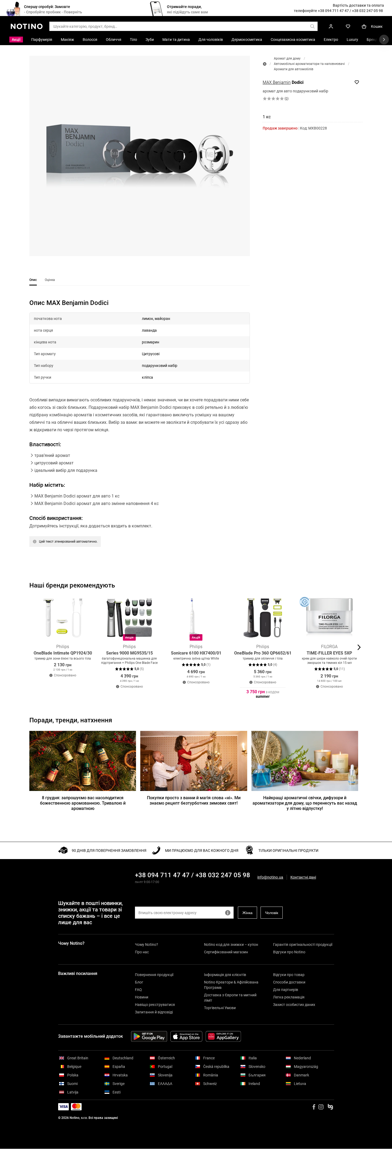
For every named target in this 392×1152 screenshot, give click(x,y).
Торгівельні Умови (220, 1008)
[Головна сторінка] (265, 64)
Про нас (142, 952)
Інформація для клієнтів (225, 975)
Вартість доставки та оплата (358, 5)
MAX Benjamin (277, 82)
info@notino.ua (270, 877)
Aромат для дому (287, 58)
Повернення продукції (154, 975)
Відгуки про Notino (289, 952)
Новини (141, 997)
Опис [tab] (33, 280)
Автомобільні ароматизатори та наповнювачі (309, 64)
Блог (139, 982)
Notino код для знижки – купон (231, 944)
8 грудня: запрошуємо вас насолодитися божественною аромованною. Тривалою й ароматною (83, 803)
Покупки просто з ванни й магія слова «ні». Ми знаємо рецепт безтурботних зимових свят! (194, 800)
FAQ (138, 990)
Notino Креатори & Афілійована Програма (231, 985)
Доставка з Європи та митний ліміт (230, 997)
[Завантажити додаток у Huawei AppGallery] (223, 1036)
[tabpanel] (139, 429)
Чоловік (271, 913)
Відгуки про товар (289, 975)
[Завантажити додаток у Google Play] (149, 1036)
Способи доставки (289, 982)
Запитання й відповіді (154, 1012)
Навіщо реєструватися (155, 1004)
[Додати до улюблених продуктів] (357, 82)
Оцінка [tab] (50, 280)
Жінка (247, 913)
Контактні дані (303, 877)
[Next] (358, 647)
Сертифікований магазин (226, 952)
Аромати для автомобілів (293, 69)
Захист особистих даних (294, 1004)
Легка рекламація (289, 997)
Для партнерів (285, 990)
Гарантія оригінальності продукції (302, 944)
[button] (139, 156)
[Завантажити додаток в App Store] (186, 1036)
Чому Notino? (146, 944)
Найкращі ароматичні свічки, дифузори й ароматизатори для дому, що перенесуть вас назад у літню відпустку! (305, 803)
